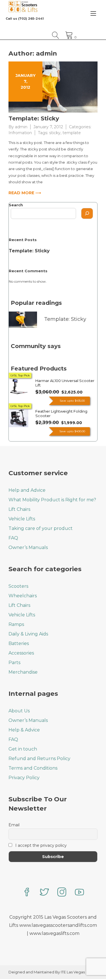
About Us (19, 710)
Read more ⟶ (24, 192)
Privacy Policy (24, 777)
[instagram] (61, 892)
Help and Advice (27, 490)
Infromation (20, 132)
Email (14, 824)
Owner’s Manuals (28, 547)
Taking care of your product (40, 528)
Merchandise (23, 672)
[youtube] (79, 892)
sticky (54, 132)
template (71, 132)
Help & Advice (24, 730)
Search (16, 205)
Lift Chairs (19, 509)
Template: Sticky (33, 118)
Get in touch (22, 749)
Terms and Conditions (32, 768)
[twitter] (44, 892)
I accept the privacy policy (40, 845)
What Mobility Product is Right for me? (52, 499)
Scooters (18, 586)
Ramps (16, 624)
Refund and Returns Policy (39, 758)
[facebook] (26, 892)
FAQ (13, 538)
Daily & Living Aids (28, 634)
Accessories (21, 653)
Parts (14, 662)
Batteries (18, 643)
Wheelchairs (22, 595)
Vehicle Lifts (21, 518)
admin (21, 126)
